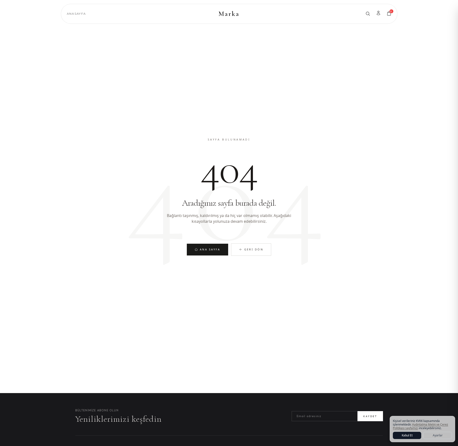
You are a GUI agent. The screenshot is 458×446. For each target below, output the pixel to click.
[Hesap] (378, 13)
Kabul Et (407, 435)
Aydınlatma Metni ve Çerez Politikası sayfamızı (420, 426)
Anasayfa (76, 13)
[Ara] (367, 13)
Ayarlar (438, 435)
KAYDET (370, 416)
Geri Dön (253, 249)
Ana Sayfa (210, 249)
